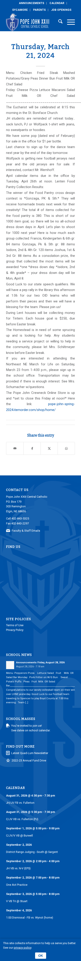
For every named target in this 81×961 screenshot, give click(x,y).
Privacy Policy (14, 630)
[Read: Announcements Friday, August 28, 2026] (10, 665)
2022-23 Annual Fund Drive (29, 760)
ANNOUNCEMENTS (31, 3)
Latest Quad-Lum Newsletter (29, 753)
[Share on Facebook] (32, 448)
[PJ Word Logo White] (33, 22)
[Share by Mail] (14, 448)
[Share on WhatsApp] (66, 448)
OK (40, 955)
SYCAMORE (20, 9)
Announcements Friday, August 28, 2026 (40, 662)
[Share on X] (49, 448)
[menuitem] (32, 3)
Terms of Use (14, 625)
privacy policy (22, 947)
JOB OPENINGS (61, 9)
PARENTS (39, 9)
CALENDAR (57, 3)
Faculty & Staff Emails (26, 530)
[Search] (58, 22)
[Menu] (69, 22)
